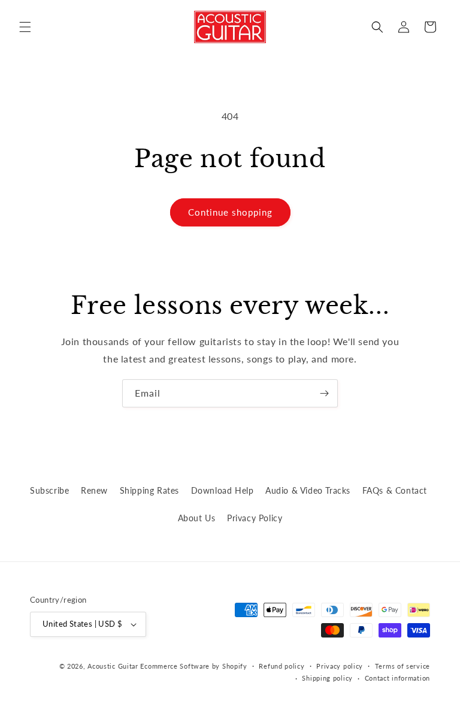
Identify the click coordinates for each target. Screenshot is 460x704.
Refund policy (281, 666)
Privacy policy (339, 666)
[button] (25, 27)
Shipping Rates (149, 490)
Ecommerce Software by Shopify (193, 666)
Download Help (222, 490)
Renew (94, 490)
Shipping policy (327, 678)
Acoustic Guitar (112, 666)
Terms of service (402, 666)
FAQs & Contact (394, 490)
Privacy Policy (254, 518)
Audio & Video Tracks (307, 490)
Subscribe (49, 490)
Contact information (397, 678)
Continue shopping (230, 212)
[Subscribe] (324, 393)
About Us (197, 518)
